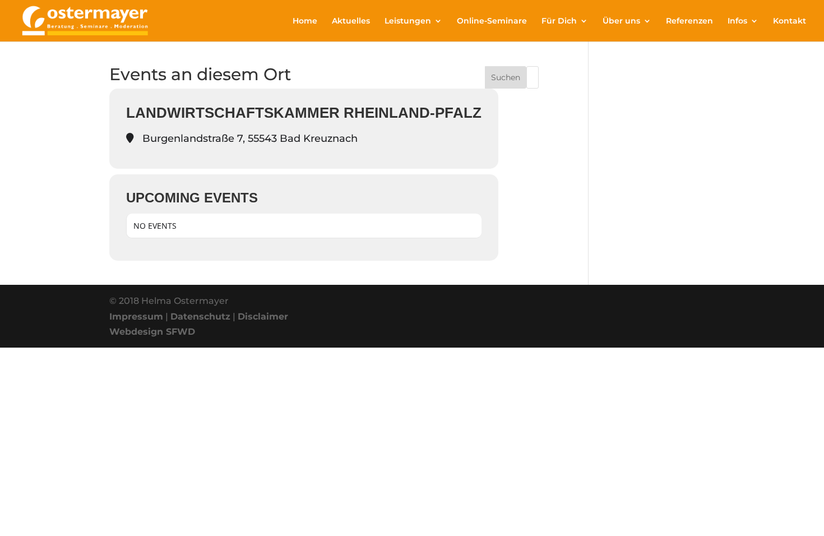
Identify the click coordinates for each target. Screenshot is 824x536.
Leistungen (408, 21)
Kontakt (789, 21)
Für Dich (559, 21)
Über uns (621, 21)
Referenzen (689, 21)
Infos (737, 21)
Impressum (136, 316)
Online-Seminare (492, 21)
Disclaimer (263, 316)
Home (305, 21)
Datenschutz (200, 316)
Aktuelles (351, 21)
